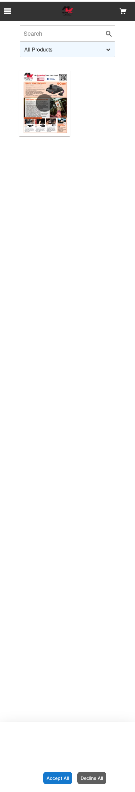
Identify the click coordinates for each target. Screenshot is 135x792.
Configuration (20, 778)
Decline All (92, 778)
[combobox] (67, 49)
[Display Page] (67, 11)
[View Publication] (44, 103)
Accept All (58, 778)
